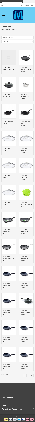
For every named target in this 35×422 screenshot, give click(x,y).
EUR (2, 5)
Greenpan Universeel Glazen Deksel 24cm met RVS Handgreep (25, 176)
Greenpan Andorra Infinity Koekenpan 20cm (8, 68)
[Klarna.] (32, 419)
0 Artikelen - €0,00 (28, 5)
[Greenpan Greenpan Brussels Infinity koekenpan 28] (8, 246)
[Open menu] (4, 15)
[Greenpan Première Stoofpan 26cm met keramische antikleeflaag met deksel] (26, 84)
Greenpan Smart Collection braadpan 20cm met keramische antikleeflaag (26, 122)
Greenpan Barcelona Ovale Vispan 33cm (26, 68)
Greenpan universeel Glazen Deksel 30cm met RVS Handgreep (25, 149)
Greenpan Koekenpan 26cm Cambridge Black (26, 284)
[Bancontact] (23, 419)
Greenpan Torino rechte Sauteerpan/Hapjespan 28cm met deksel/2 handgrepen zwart (8, 95)
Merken (8, 29)
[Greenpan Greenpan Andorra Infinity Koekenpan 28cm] (26, 219)
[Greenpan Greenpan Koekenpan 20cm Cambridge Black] (26, 327)
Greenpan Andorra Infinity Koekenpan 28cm (26, 230)
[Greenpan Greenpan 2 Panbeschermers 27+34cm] (26, 192)
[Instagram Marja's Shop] (28, 388)
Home (3, 29)
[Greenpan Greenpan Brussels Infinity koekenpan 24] (26, 246)
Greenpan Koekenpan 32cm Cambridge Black (26, 365)
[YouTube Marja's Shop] (21, 388)
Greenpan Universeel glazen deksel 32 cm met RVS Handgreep (8, 149)
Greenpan (14, 29)
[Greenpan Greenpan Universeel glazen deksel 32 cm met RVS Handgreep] (8, 138)
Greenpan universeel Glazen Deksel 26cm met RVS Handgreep (8, 176)
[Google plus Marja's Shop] (14, 388)
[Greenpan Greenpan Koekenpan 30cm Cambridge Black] (8, 327)
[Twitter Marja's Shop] (10, 388)
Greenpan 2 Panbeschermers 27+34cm (26, 203)
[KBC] (19, 419)
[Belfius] (15, 419)
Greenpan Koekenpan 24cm (7, 284)
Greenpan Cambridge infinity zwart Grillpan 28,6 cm (8, 230)
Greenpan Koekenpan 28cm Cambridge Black (8, 365)
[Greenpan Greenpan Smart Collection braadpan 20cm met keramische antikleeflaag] (26, 111)
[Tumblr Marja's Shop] (24, 388)
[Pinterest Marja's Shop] (17, 388)
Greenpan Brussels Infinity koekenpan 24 (26, 257)
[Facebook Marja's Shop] (7, 388)
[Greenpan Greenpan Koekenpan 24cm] (8, 273)
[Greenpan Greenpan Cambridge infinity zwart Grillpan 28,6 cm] (8, 219)
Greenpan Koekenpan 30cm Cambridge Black (8, 338)
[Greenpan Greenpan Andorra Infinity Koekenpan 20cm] (8, 57)
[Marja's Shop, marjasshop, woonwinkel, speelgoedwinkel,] (21, 15)
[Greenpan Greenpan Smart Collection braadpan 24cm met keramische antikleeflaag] (8, 111)
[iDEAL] (6, 419)
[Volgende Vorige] (31, 375)
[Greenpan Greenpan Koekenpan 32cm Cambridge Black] (26, 354)
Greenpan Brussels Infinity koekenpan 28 (8, 257)
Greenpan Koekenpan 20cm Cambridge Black (26, 338)
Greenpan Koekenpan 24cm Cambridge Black (8, 311)
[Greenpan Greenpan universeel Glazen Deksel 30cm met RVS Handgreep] (26, 138)
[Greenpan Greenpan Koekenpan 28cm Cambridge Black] (8, 354)
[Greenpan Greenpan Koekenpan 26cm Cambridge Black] (26, 273)
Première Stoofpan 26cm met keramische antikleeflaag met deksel (26, 95)
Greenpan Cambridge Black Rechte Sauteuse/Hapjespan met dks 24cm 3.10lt (26, 311)
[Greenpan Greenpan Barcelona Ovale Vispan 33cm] (26, 57)
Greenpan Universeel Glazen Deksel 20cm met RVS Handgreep (8, 203)
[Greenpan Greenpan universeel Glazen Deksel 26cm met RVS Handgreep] (8, 165)
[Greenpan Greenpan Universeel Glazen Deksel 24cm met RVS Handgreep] (26, 165)
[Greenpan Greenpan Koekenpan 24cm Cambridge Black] (8, 300)
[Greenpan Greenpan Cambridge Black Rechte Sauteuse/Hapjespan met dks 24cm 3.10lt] (26, 300)
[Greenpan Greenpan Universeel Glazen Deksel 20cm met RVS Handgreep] (8, 192)
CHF (5, 5)
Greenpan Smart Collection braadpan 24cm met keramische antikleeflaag (8, 122)
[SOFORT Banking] (27, 419)
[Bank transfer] (10, 419)
